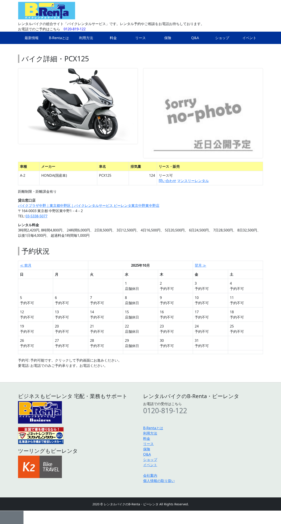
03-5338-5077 (36, 216)
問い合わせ (167, 180)
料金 (113, 37)
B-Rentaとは (59, 37)
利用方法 (86, 37)
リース (140, 37)
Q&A (195, 37)
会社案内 (150, 475)
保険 (167, 37)
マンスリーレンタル (193, 180)
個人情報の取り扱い (159, 480)
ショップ (222, 37)
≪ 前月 (25, 265)
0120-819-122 (75, 29)
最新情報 (32, 37)
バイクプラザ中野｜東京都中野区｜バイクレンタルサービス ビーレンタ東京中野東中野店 (88, 205)
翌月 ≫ (200, 265)
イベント (249, 37)
